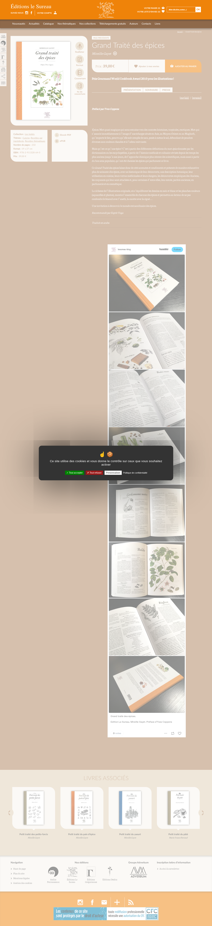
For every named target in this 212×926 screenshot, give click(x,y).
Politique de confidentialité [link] (135, 473)
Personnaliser (113, 473)
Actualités (34, 24)
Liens (157, 24)
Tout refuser (95, 473)
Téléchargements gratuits (112, 24)
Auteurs (134, 24)
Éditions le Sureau (31, 6)
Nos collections (87, 24)
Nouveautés (18, 24)
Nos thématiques (67, 24)
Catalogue (48, 24)
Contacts (146, 24)
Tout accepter (75, 473)
